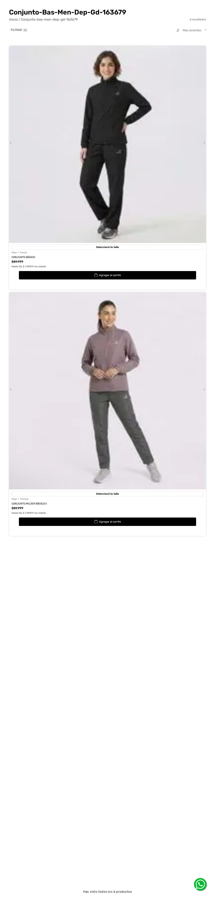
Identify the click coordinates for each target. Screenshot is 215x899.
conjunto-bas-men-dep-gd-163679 (49, 19)
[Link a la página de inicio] (15, 19)
